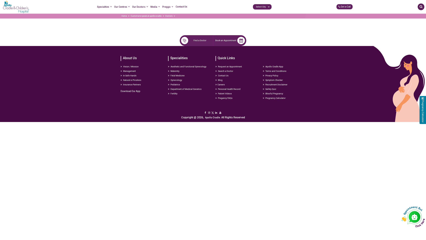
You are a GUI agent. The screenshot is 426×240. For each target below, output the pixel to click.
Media (153, 7)
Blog (219, 80)
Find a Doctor (200, 40)
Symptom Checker (274, 80)
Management (129, 71)
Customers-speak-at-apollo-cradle (146, 16)
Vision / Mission (131, 66)
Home (124, 16)
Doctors (169, 16)
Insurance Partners (132, 84)
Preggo (166, 7)
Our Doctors (138, 7)
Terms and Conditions (275, 71)
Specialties (103, 7)
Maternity (174, 71)
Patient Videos (224, 93)
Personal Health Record (228, 89)
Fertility (173, 93)
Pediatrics (175, 84)
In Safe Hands (129, 75)
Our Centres (120, 7)
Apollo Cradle (212, 117)
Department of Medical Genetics (186, 89)
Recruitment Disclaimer (276, 84)
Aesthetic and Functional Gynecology (188, 66)
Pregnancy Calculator (275, 98)
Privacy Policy (271, 75)
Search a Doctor (225, 71)
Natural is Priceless (132, 80)
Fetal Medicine (177, 75)
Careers (221, 84)
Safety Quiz (270, 89)
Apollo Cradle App (274, 66)
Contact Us (181, 6)
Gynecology (176, 80)
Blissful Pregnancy (274, 93)
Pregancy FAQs (224, 98)
